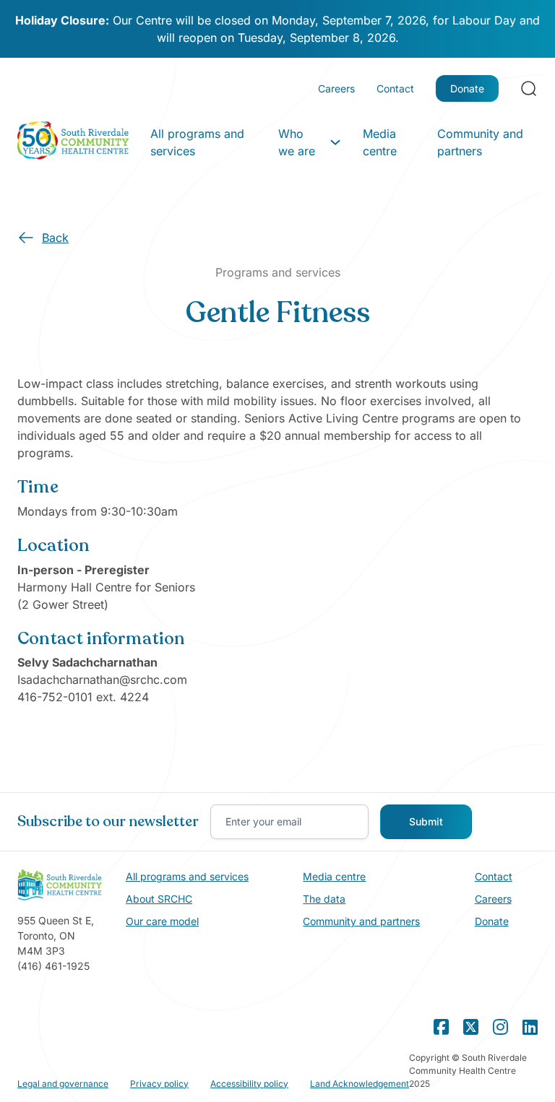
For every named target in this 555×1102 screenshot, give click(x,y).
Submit (426, 821)
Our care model (162, 921)
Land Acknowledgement (359, 1083)
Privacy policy (159, 1083)
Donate (467, 88)
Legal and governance (62, 1083)
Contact (395, 88)
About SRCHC (159, 899)
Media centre (380, 142)
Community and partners (480, 142)
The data (324, 899)
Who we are (296, 142)
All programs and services (197, 142)
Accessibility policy (249, 1083)
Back (55, 237)
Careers (336, 88)
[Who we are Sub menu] (335, 142)
